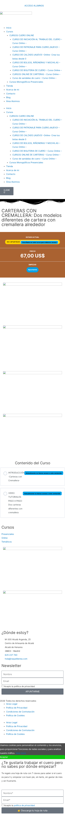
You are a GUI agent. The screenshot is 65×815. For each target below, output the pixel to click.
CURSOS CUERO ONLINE (21, 35)
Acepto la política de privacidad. (19, 686)
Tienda (9, 86)
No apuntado (14, 242)
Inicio (8, 28)
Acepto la (19, 805)
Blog (8, 97)
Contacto (10, 93)
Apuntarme (32, 270)
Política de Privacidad (16, 707)
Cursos (9, 31)
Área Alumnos (13, 101)
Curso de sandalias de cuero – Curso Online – (34, 78)
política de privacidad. (24, 805)
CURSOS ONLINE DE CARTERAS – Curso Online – (36, 74)
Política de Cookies (15, 715)
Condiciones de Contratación (20, 711)
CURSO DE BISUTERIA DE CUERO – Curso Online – (37, 70)
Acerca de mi (12, 89)
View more (21, 753)
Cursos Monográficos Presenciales (26, 82)
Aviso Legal (11, 704)
